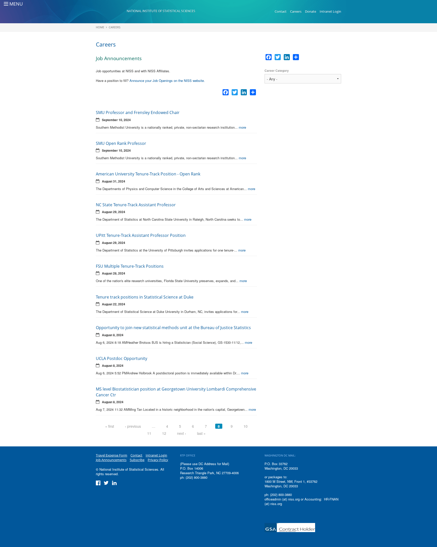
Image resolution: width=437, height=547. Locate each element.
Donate (310, 11)
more (242, 127)
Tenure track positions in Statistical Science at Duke (144, 297)
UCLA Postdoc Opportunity (121, 358)
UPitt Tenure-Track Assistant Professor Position (141, 235)
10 (246, 426)
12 (164, 433)
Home (100, 27)
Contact (281, 11)
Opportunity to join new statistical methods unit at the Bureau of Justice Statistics (173, 327)
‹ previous (133, 426)
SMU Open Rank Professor (121, 143)
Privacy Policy (158, 460)
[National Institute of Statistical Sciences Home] (111, 11)
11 (149, 433)
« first (109, 426)
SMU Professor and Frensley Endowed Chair (138, 112)
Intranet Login (330, 11)
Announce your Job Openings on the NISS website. (167, 80)
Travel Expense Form (111, 455)
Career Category (277, 71)
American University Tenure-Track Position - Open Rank (148, 174)
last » (201, 433)
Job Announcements (111, 460)
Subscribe (137, 460)
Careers (295, 11)
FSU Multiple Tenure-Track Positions (130, 266)
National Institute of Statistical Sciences (161, 11)
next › (181, 433)
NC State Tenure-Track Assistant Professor (136, 205)
